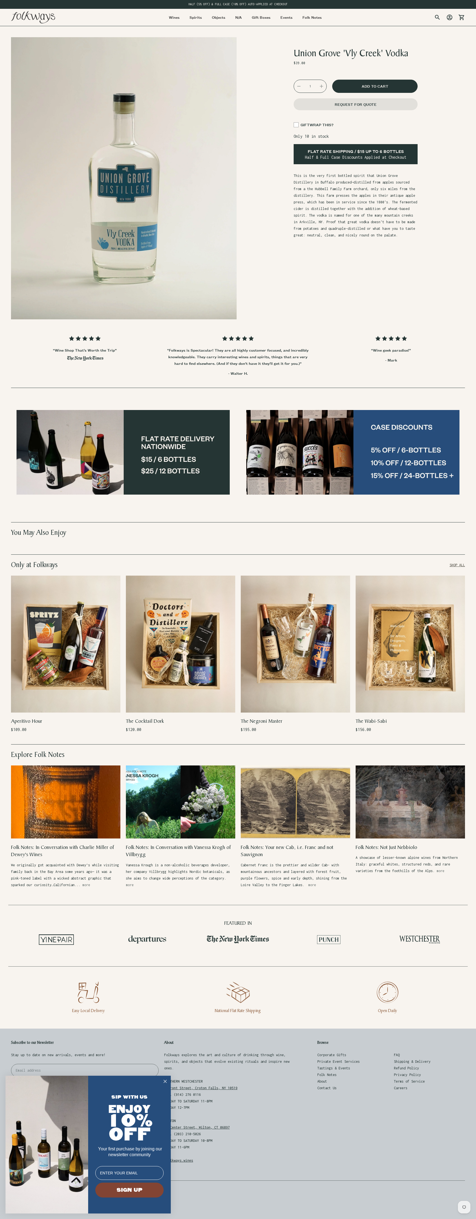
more (86, 885)
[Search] (437, 17)
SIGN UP (129, 1190)
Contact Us (327, 1088)
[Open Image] (124, 178)
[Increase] (321, 86)
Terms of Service (409, 1081)
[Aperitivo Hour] (65, 644)
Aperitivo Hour (26, 721)
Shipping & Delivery (412, 1061)
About (322, 1081)
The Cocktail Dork (145, 721)
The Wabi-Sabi (371, 721)
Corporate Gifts (331, 1055)
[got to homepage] (33, 17)
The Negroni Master (261, 721)
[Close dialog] (165, 1081)
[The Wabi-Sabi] (410, 644)
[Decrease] (299, 86)
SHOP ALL (457, 565)
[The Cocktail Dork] (180, 644)
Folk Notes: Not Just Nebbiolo (386, 847)
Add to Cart (65, 704)
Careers (400, 1088)
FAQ (397, 1055)
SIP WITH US (129, 1097)
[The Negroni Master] (295, 644)
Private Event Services (338, 1061)
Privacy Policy (407, 1075)
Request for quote (356, 104)
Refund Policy (406, 1068)
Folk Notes (327, 1075)
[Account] (449, 17)
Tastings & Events (333, 1068)
